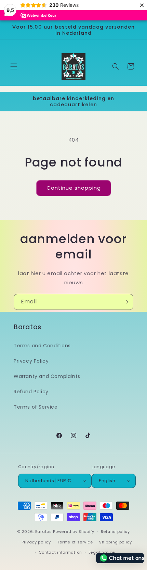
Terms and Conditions (42, 345)
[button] (13, 66)
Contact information (60, 552)
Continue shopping (73, 187)
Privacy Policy (31, 361)
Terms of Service (36, 406)
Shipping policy (115, 542)
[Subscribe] (125, 302)
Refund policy (115, 531)
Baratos (43, 531)
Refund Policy (31, 391)
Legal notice (102, 552)
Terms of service (75, 542)
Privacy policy (36, 542)
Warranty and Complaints (47, 376)
